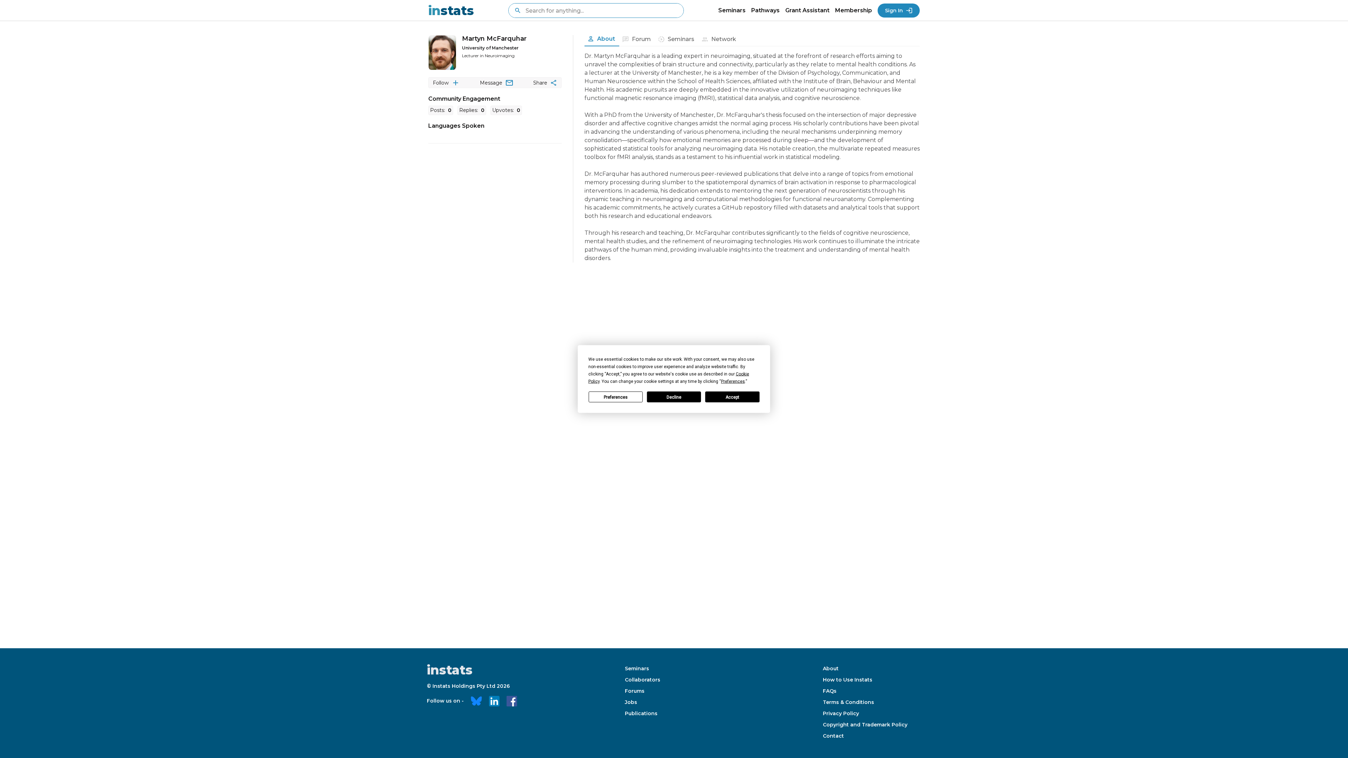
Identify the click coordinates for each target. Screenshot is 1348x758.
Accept (732, 396)
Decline (674, 396)
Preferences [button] (733, 381)
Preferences (616, 396)
